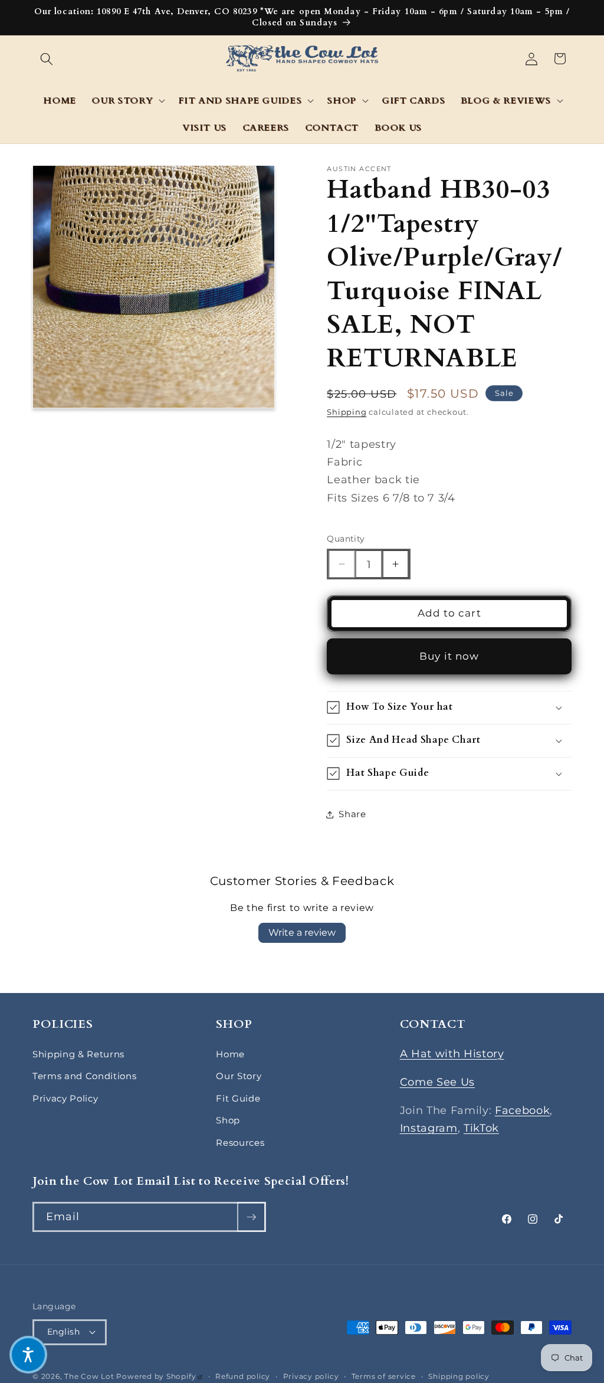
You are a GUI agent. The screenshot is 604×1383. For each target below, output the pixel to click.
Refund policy (242, 1376)
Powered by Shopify (159, 1376)
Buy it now (449, 656)
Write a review (302, 932)
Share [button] (352, 814)
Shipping (346, 412)
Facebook (522, 1110)
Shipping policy (459, 1376)
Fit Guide (238, 1098)
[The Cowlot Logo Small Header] (302, 58)
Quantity (346, 538)
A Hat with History (452, 1053)
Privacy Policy (65, 1098)
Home (230, 1054)
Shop (228, 1120)
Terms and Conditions (84, 1076)
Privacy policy (311, 1376)
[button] (46, 58)
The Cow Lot (89, 1376)
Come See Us (437, 1082)
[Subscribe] (251, 1217)
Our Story (238, 1076)
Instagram (429, 1128)
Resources (240, 1142)
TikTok (481, 1128)
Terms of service (384, 1376)
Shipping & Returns (78, 1054)
